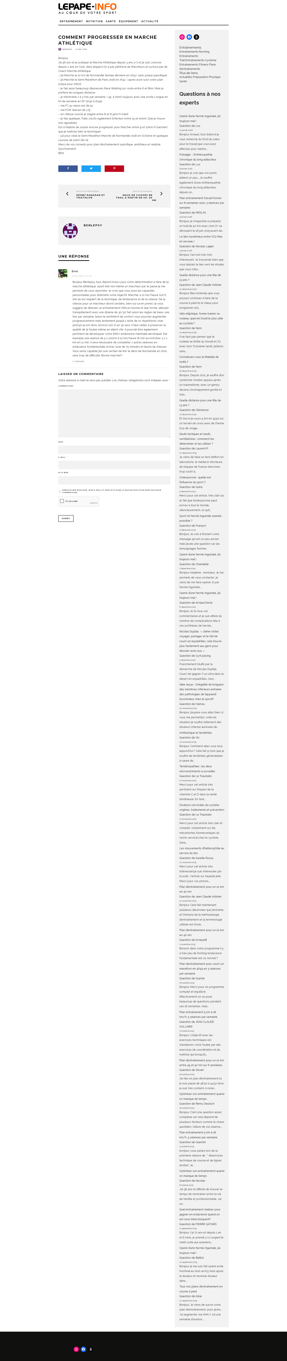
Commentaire (66, 386)
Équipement (128, 21)
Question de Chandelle (194, 564)
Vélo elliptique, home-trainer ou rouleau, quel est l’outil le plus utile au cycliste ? (201, 318)
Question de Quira (190, 487)
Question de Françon (192, 525)
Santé (111, 21)
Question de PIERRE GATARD (198, 1224)
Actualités (185, 77)
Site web (63, 472)
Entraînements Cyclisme (200, 60)
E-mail (62, 457)
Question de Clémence (194, 410)
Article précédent (87, 191)
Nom (61, 442)
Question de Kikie (190, 1296)
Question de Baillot (191, 1257)
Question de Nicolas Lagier (196, 246)
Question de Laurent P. (193, 448)
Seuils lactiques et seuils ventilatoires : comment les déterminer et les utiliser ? (196, 438)
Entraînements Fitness (193, 64)
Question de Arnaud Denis (196, 602)
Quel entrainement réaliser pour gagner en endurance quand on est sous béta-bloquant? (199, 1214)
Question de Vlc (189, 737)
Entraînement (71, 21)
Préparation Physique (206, 77)
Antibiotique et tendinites (195, 732)
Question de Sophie (192, 978)
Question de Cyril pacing (195, 655)
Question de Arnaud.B (193, 939)
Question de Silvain (191, 1069)
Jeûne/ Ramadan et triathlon (90, 196)
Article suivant (142, 191)
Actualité (149, 21)
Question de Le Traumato (195, 776)
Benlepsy (67, 49)
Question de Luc (189, 125)
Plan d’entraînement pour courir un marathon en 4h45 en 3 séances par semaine (201, 968)
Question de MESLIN (192, 212)
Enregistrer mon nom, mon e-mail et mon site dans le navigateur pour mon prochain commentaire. (111, 491)
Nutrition (94, 21)
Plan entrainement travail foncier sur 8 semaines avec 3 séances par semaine (201, 202)
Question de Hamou (192, 704)
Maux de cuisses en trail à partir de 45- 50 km (136, 197)
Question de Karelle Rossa (196, 858)
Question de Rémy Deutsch (196, 1103)
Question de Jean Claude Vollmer (200, 284)
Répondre (79, 361)
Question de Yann (190, 328)
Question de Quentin (192, 1142)
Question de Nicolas (192, 1180)
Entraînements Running (194, 51)
